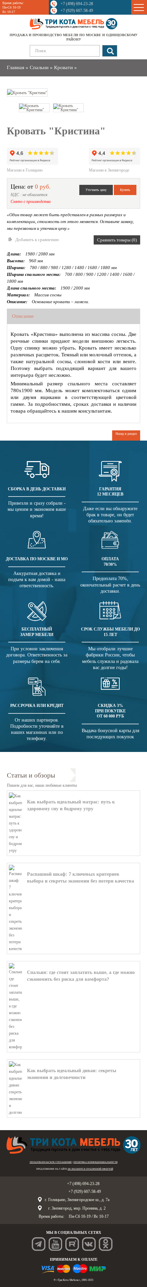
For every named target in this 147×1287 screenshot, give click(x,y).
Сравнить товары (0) (117, 239)
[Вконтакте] (89, 1244)
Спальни (39, 67)
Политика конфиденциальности (96, 1162)
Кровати (63, 67)
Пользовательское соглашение (51, 1162)
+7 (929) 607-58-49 (77, 10)
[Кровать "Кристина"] (27, 92)
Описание (23, 316)
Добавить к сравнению (37, 239)
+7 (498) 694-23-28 (77, 3)
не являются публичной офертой (90, 1169)
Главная (15, 67)
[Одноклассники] (105, 1244)
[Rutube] (72, 1244)
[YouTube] (55, 1244)
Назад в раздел (126, 433)
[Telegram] (38, 1244)
